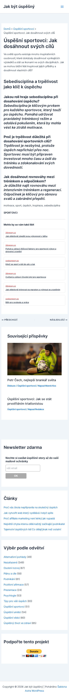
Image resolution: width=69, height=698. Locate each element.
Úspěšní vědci (12, 617)
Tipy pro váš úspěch (15, 601)
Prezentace (10, 590)
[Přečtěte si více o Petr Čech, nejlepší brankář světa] (34, 359)
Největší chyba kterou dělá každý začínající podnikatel (34, 524)
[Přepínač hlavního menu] (62, 6)
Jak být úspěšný (19, 6)
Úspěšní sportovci (26, 386)
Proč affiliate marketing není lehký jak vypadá (29, 518)
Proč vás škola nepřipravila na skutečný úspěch (31, 507)
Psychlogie (10, 595)
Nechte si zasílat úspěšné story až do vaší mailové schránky (32, 460)
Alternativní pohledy (15, 556)
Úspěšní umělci (12, 612)
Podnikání (9, 579)
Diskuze (11, 386)
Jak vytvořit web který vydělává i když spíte (28, 512)
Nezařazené (10, 562)
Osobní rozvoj (12, 568)
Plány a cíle (10, 573)
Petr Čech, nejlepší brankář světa (31, 380)
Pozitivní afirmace (14, 584)
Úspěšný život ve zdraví (17, 623)
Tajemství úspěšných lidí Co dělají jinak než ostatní (32, 529)
